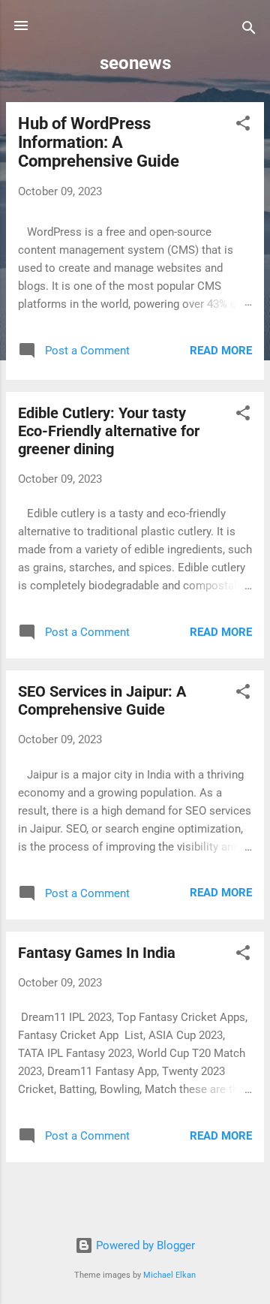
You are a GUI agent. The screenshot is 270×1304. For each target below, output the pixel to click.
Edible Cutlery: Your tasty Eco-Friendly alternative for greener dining (109, 431)
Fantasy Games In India (97, 953)
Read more (221, 350)
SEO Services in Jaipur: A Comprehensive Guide (102, 700)
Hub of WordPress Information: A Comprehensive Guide (98, 142)
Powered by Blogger (144, 1245)
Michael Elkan (169, 1275)
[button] (243, 125)
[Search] (249, 30)
